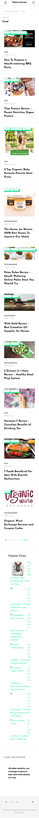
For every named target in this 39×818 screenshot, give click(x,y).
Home (16, 11)
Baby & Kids (16, 128)
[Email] (22, 802)
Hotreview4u (19, 2)
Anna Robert (9, 315)
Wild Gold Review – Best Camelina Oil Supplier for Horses (16, 327)
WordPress (24, 810)
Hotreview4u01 (10, 221)
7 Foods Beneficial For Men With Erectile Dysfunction (18, 475)
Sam (6, 52)
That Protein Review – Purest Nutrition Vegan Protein (19, 112)
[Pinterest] (27, 802)
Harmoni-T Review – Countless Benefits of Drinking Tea (17, 425)
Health (15, 80)
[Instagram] (16, 802)
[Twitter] (6, 802)
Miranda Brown (10, 362)
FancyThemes (19, 813)
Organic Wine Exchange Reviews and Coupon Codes (18, 525)
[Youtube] (32, 802)
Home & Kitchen (18, 32)
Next (25, 539)
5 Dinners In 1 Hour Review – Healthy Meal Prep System (18, 375)
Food (23, 11)
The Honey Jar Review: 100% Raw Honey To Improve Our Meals (18, 233)
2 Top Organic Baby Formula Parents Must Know (18, 173)
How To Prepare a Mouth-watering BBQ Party (17, 64)
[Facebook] (11, 802)
